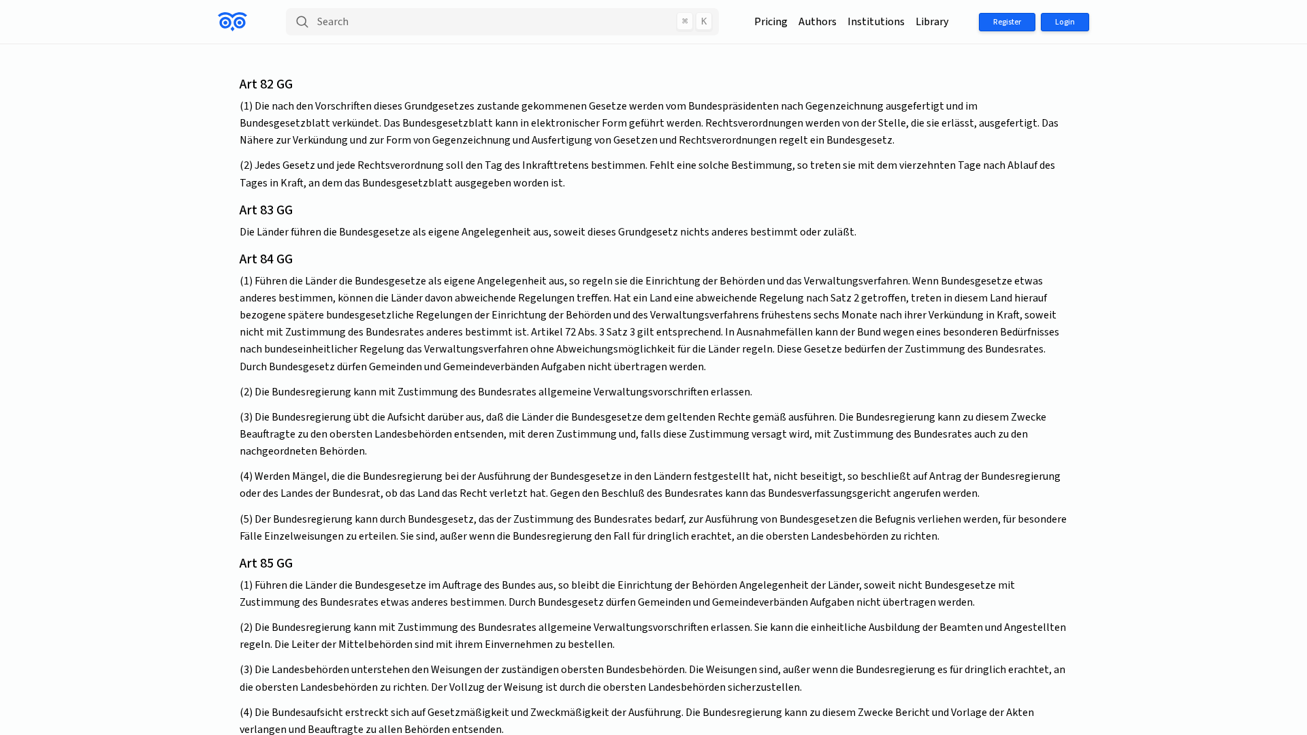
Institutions (876, 21)
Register (1007, 22)
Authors (817, 21)
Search (512, 21)
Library (932, 21)
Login (1065, 22)
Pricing (771, 21)
